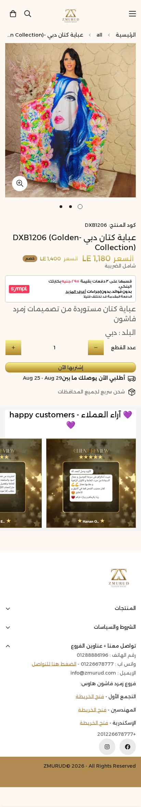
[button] (13, 14)
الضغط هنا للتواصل (54, 664)
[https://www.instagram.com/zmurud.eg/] (107, 747)
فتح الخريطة (90, 696)
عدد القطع (123, 347)
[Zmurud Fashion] (70, 13)
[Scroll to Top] (12, 771)
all (99, 34)
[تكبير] (19, 183)
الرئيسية (126, 34)
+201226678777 (116, 734)
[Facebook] (127, 747)
